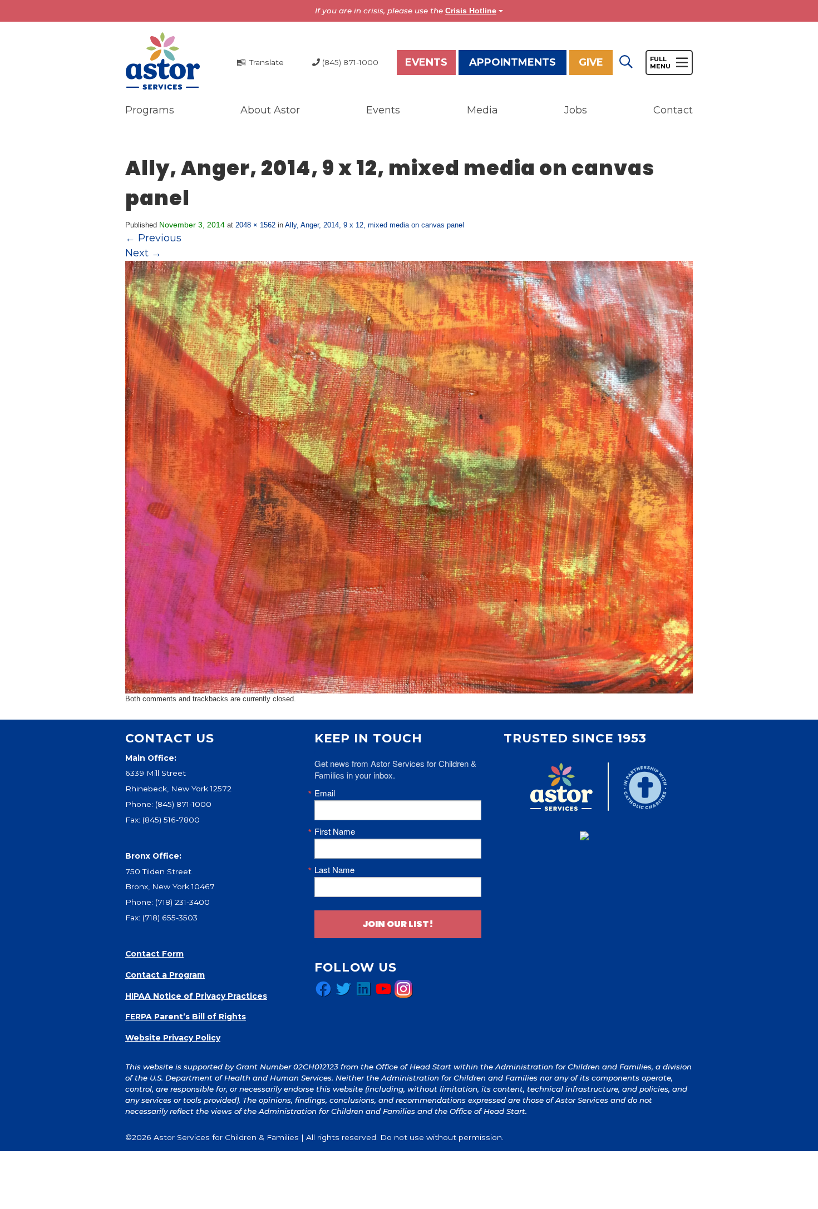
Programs (149, 110)
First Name (334, 831)
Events (426, 62)
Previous (153, 238)
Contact (673, 110)
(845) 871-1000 (183, 804)
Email (324, 793)
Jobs (575, 110)
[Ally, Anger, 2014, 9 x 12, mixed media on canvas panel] (409, 476)
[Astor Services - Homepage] (162, 61)
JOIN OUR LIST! (397, 924)
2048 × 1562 (255, 225)
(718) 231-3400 (182, 902)
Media (482, 110)
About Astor (270, 110)
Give (591, 62)
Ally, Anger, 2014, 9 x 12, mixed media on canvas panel (374, 225)
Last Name (334, 869)
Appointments (512, 62)
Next (143, 253)
